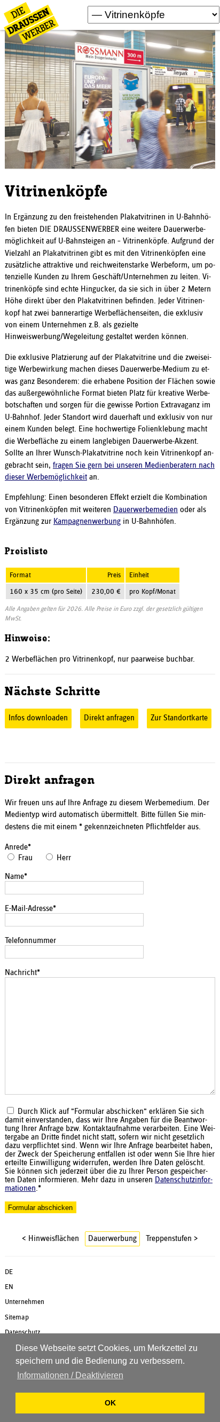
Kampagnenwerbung (87, 521)
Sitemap (17, 1317)
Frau (25, 858)
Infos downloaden (38, 718)
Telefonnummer (30, 941)
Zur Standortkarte (179, 718)
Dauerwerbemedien (145, 510)
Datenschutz (23, 1332)
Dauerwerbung (112, 1239)
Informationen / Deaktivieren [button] (70, 1375)
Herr (64, 858)
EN (9, 1287)
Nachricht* (22, 973)
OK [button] (110, 1403)
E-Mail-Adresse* (30, 909)
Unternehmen (24, 1302)
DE (9, 1272)
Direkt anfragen (109, 718)
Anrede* (18, 847)
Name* (16, 877)
